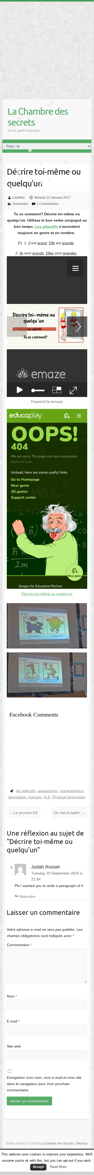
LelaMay (18, 197)
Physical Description (68, 797)
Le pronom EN (23, 813)
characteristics (71, 791)
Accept (38, 1167)
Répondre (27, 896)
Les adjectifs (46, 226)
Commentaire (19, 945)
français (34, 797)
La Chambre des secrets (38, 116)
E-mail (13, 1021)
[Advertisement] (47, 48)
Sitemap (81, 1143)
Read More (58, 1167)
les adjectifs (25, 791)
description (17, 797)
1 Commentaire (48, 204)
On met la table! (69, 813)
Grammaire (20, 204)
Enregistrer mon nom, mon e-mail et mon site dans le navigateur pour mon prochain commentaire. (44, 1083)
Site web (14, 1046)
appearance (47, 791)
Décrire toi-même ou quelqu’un (46, 594)
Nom (12, 996)
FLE (46, 797)
